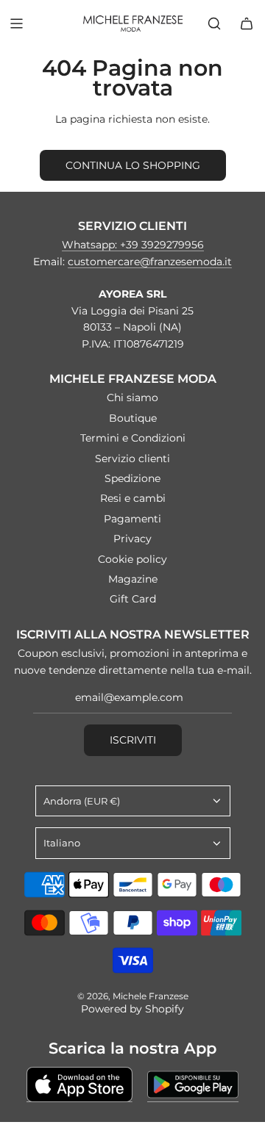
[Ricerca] (214, 23)
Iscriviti (133, 740)
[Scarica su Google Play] (193, 1084)
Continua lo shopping (133, 165)
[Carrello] (246, 23)
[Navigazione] (16, 23)
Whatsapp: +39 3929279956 (133, 244)
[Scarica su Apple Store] (79, 1084)
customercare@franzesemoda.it (150, 261)
